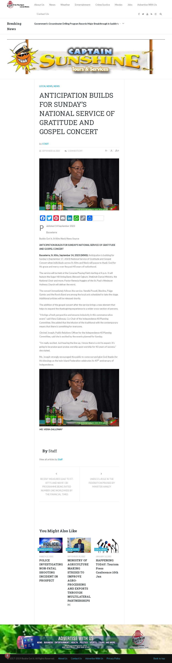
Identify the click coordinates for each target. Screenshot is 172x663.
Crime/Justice (102, 4)
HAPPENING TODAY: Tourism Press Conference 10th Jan (107, 568)
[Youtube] (147, 13)
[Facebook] (139, 13)
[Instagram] (156, 13)
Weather (65, 4)
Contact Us (43, 13)
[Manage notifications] (7, 655)
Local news (46, 86)
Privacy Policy (113, 658)
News (52, 4)
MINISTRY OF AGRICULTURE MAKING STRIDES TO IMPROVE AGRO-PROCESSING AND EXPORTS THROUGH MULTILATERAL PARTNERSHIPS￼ (79, 582)
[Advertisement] (100, 514)
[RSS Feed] (152, 13)
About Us (39, 4)
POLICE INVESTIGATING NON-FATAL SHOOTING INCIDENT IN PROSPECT (51, 570)
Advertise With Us (147, 4)
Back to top (159, 658)
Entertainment (82, 4)
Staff (45, 143)
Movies (118, 4)
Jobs (129, 4)
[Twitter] (143, 13)
